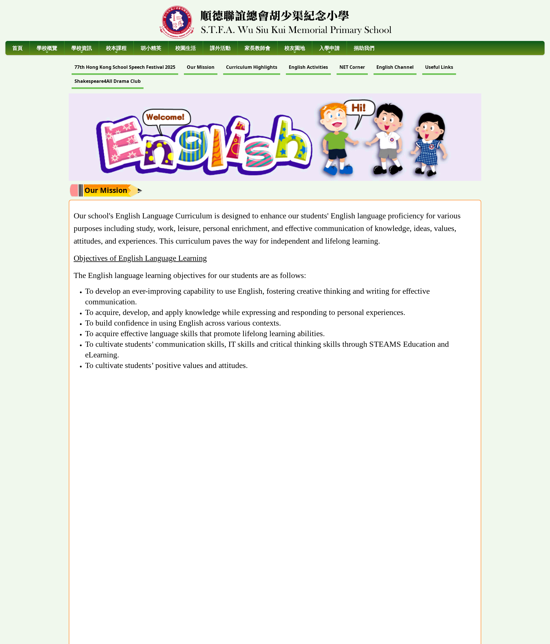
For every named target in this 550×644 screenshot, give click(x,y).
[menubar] (275, 75)
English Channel (395, 67)
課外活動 (220, 47)
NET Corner (352, 67)
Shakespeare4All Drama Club (107, 81)
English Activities (308, 67)
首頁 (17, 47)
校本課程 (116, 47)
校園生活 (185, 47)
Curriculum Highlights (251, 67)
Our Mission (201, 67)
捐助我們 (364, 47)
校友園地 (294, 47)
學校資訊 (81, 47)
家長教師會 (257, 47)
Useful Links (439, 67)
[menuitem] (125, 68)
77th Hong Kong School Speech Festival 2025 (124, 67)
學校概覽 (47, 47)
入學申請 (329, 47)
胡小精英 (151, 47)
